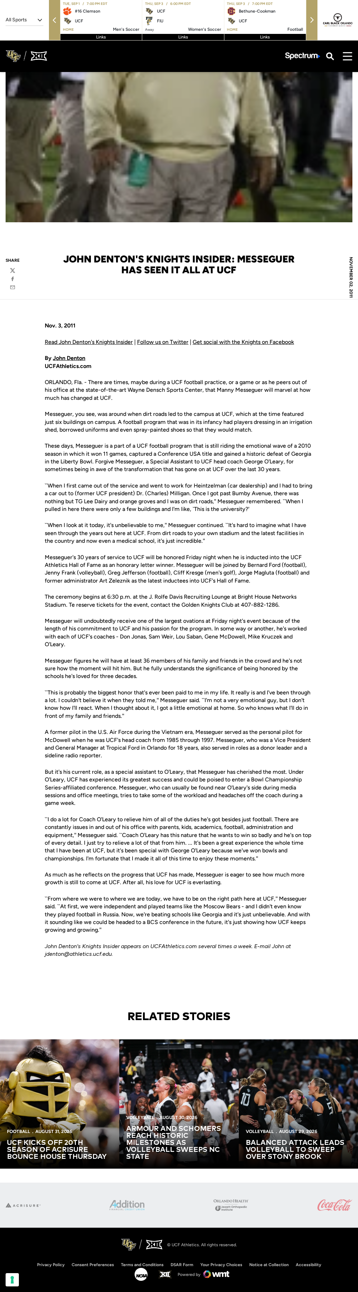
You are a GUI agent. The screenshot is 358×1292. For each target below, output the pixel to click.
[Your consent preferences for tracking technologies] (12, 1279)
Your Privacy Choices (221, 1264)
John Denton (69, 358)
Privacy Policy (51, 1264)
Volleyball (140, 1117)
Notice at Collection (269, 1264)
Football (18, 1131)
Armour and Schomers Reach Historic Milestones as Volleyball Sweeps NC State (173, 1142)
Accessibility (308, 1264)
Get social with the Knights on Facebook (243, 342)
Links (101, 37)
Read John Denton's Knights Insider (89, 342)
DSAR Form (182, 1264)
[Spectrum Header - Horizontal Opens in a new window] (302, 56)
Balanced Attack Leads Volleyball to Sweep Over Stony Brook (295, 1149)
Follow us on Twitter (162, 342)
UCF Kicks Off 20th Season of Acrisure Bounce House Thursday (57, 1149)
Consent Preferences (93, 1264)
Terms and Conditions (142, 1264)
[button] (54, 20)
